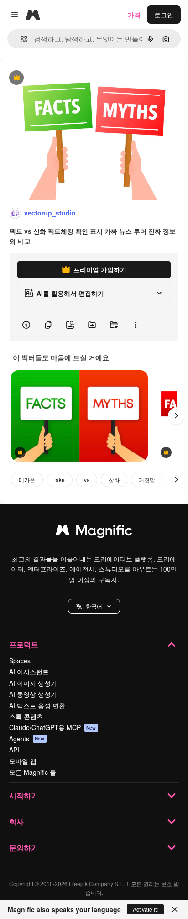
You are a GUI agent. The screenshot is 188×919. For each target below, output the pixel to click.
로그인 (163, 14)
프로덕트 (23, 644)
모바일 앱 (23, 761)
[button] (94, 606)
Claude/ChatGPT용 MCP (52, 727)
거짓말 (147, 479)
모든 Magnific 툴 (32, 772)
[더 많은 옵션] (135, 324)
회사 (16, 821)
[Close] (174, 909)
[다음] (176, 416)
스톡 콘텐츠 (26, 716)
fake (59, 479)
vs (86, 479)
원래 (52, 78)
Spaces (20, 660)
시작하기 (23, 795)
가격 (134, 14)
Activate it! (145, 909)
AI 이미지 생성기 (33, 683)
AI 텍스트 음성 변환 (37, 705)
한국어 (94, 606)
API (14, 749)
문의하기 (23, 847)
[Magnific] (94, 532)
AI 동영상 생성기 (33, 693)
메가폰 (27, 479)
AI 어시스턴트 (29, 671)
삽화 (114, 479)
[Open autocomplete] (20, 39)
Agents (27, 738)
